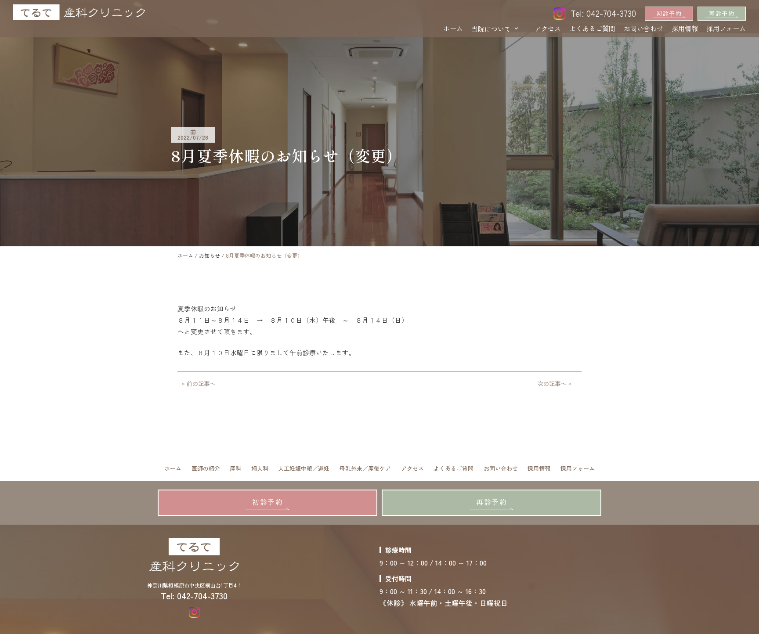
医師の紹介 (206, 468)
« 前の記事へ (198, 383)
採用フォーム (726, 28)
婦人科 (259, 468)
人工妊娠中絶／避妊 (303, 468)
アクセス (548, 28)
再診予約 (721, 13)
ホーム (453, 28)
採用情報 (685, 28)
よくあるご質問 (592, 28)
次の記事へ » (554, 383)
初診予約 (669, 13)
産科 (235, 468)
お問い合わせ (643, 28)
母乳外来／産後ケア (365, 468)
